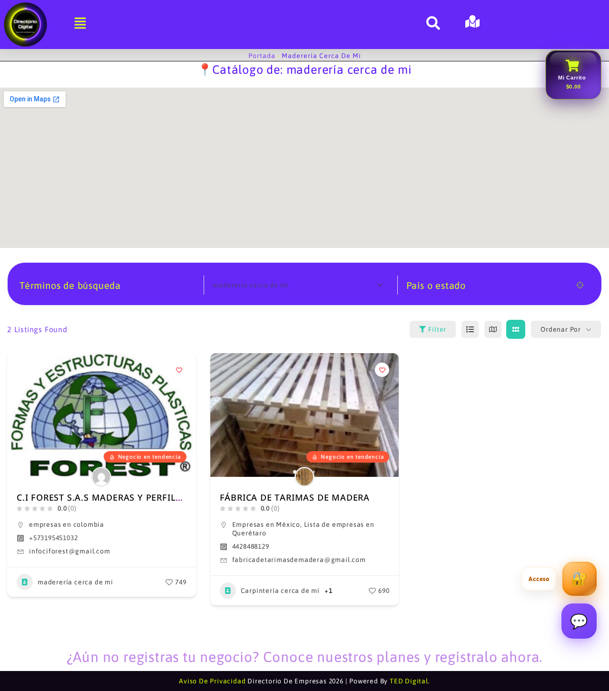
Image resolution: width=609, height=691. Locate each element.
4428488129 (250, 546)
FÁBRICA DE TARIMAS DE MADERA (295, 497)
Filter (437, 329)
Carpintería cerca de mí (280, 590)
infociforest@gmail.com (69, 551)
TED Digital (409, 681)
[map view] (492, 329)
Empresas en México (266, 524)
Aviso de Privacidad (212, 681)
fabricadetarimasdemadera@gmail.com (299, 559)
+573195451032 (53, 538)
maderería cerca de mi (75, 582)
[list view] (470, 329)
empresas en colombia (66, 524)
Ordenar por (560, 329)
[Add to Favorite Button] (179, 370)
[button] (222, 415)
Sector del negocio (255, 285)
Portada (261, 55)
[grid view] (515, 329)
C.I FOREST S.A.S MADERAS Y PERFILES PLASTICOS (127, 497)
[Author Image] (101, 477)
